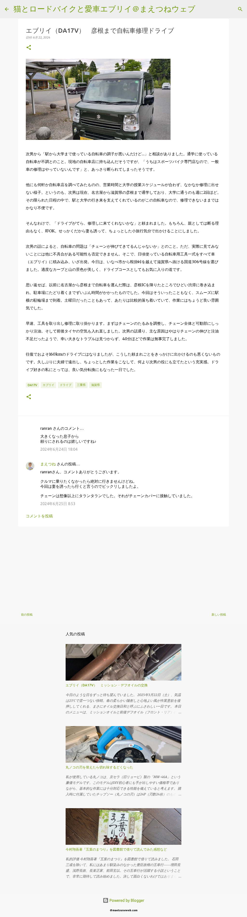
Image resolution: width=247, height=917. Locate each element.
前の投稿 (27, 614)
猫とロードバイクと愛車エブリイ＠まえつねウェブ (104, 8)
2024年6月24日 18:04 (58, 449)
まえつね (48, 464)
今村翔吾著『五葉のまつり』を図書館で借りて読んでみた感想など (116, 849)
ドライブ (65, 384)
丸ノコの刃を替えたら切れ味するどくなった (99, 767)
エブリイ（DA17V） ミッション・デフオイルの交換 (107, 685)
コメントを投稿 (39, 516)
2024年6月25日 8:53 (57, 503)
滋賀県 (95, 384)
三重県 (81, 384)
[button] (29, 48)
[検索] (202, 9)
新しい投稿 (219, 614)
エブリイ (48, 384)
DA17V (32, 385)
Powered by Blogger (126, 900)
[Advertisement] (123, 567)
